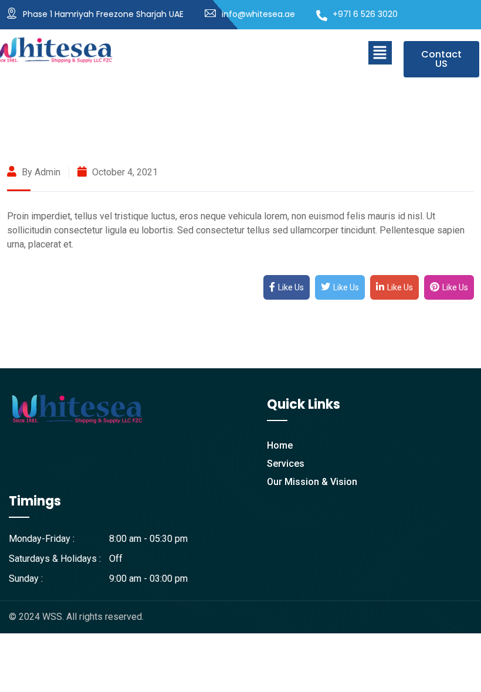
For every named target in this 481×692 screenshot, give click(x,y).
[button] (380, 53)
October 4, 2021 (124, 172)
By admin (39, 172)
